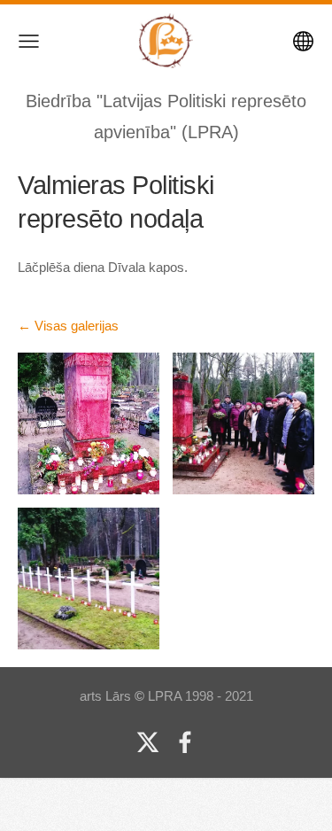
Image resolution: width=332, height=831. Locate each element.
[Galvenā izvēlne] (28, 41)
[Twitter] (148, 742)
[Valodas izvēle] (303, 41)
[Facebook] (185, 742)
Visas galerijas (77, 325)
